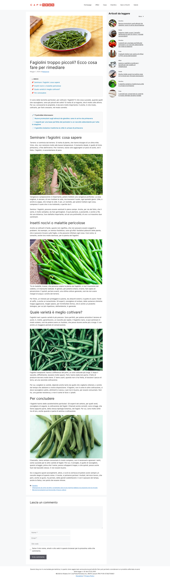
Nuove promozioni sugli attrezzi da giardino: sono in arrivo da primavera (131, 24)
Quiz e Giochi (125, 5)
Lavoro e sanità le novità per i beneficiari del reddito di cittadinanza (128, 65)
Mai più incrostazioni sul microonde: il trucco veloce (49, 490)
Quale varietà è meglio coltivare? (47, 89)
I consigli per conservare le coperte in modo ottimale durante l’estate (130, 94)
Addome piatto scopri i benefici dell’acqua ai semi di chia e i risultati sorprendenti (130, 34)
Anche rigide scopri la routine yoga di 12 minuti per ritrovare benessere (130, 75)
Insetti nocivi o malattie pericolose (47, 86)
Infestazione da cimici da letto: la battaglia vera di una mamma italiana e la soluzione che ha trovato (65, 487)
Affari (97, 5)
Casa (105, 5)
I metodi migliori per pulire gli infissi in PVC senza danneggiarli (130, 55)
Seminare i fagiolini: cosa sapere (47, 82)
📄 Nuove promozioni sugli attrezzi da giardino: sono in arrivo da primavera (62, 118)
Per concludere (40, 93)
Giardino (113, 5)
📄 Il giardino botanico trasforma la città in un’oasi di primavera (57, 128)
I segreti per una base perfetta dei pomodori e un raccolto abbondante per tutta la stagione (130, 44)
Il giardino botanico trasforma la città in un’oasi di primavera (131, 85)
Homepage (87, 5)
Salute (136, 5)
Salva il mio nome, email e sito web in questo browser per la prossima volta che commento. (63, 549)
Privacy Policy (89, 576)
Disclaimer (79, 576)
